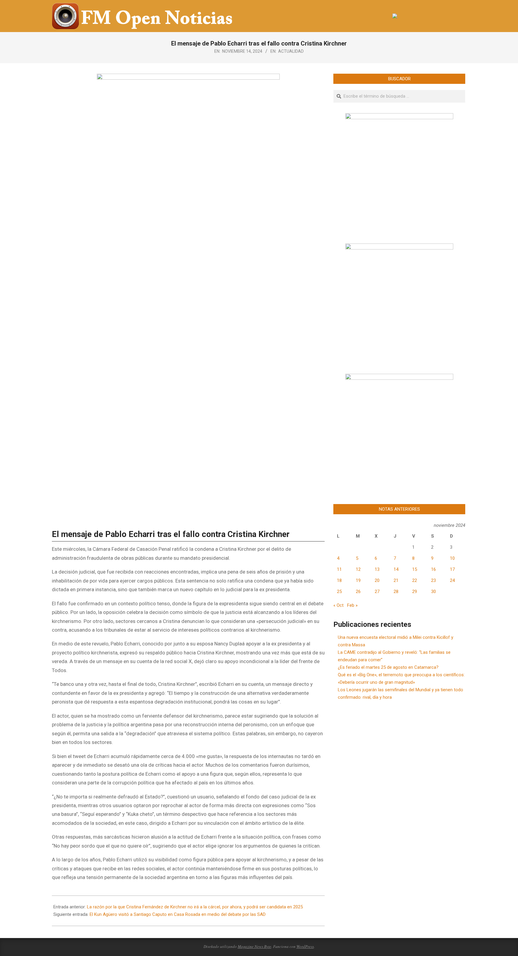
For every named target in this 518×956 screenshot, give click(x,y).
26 (358, 591)
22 (414, 580)
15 (414, 569)
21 (396, 580)
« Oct (338, 605)
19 (358, 580)
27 (377, 591)
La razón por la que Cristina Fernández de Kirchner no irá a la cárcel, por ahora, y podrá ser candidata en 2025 (195, 907)
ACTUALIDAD (291, 51)
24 (452, 580)
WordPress (305, 946)
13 (377, 569)
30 (433, 591)
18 (339, 580)
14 (396, 569)
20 (377, 580)
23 (433, 580)
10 (452, 558)
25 (339, 591)
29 (414, 591)
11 (339, 569)
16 (433, 569)
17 (452, 569)
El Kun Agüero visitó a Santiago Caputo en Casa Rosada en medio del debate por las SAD (178, 914)
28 (396, 591)
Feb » (352, 605)
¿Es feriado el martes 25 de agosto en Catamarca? (388, 667)
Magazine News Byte (254, 946)
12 (358, 569)
